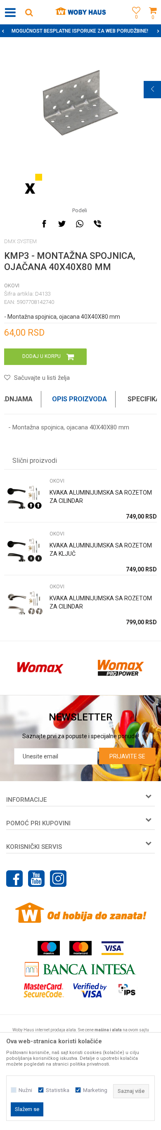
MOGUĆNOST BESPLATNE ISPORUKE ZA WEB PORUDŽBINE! (80, 31)
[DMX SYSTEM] (32, 183)
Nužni (25, 1090)
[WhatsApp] (79, 223)
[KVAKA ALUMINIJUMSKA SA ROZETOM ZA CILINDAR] (24, 497)
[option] (80, 31)
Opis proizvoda (79, 399)
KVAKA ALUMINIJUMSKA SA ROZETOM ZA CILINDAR (101, 496)
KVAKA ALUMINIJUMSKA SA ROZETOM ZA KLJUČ (101, 549)
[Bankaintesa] (80, 969)
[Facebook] (44, 223)
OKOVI (11, 285)
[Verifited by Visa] (90, 990)
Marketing (95, 1090)
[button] (29, 12)
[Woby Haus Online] (80, 12)
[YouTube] (36, 878)
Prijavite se (127, 756)
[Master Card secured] (44, 990)
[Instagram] (58, 878)
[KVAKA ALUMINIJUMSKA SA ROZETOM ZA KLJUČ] (24, 550)
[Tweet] (62, 223)
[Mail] (115, 223)
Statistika (57, 1090)
